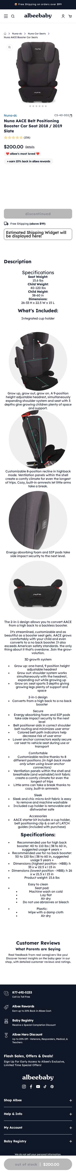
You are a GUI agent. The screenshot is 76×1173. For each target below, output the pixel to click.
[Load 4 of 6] (39, 106)
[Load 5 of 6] (42, 106)
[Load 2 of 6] (33, 106)
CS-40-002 (61, 115)
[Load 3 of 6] (36, 106)
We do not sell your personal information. (38, 1154)
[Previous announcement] (5, 4)
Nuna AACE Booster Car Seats (21, 37)
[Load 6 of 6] (45, 106)
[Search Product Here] (13, 16)
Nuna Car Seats (37, 33)
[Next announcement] (70, 4)
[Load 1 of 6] (30, 106)
